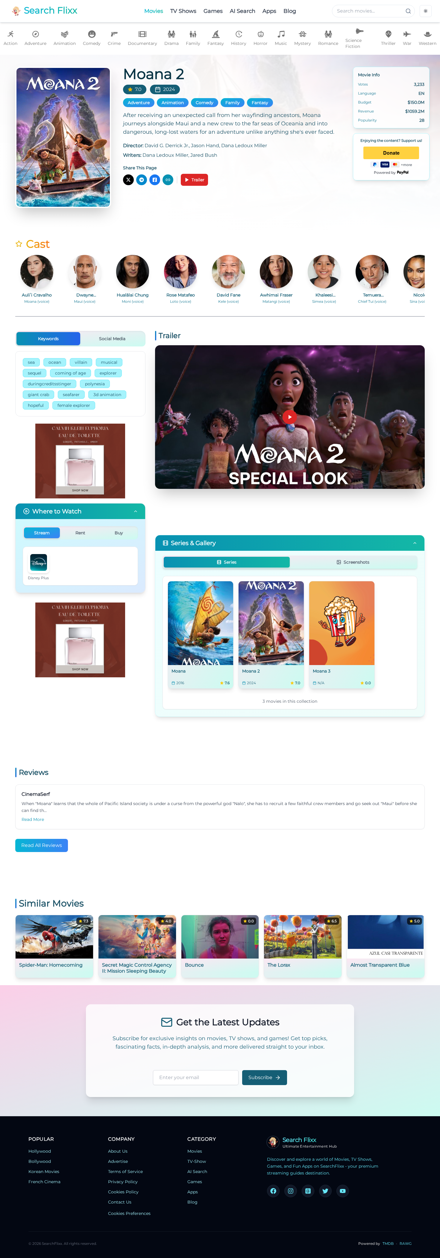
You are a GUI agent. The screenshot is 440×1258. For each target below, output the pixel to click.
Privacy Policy (123, 1181)
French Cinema (44, 1181)
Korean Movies (43, 1171)
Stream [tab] (42, 533)
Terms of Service (125, 1171)
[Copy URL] (168, 179)
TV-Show (196, 1161)
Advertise (118, 1161)
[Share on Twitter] (128, 179)
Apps (192, 1192)
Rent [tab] (80, 533)
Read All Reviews (41, 845)
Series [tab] (230, 562)
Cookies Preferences (129, 1213)
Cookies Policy (123, 1192)
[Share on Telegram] (141, 179)
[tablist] (80, 338)
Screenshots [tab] (356, 562)
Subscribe (260, 1077)
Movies (194, 1151)
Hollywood (39, 1151)
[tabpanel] (80, 383)
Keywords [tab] (48, 338)
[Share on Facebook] (154, 179)
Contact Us (119, 1202)
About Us (118, 1151)
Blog (192, 1202)
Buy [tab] (119, 533)
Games (194, 1181)
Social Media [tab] (112, 338)
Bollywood (39, 1161)
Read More (33, 819)
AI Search (197, 1171)
